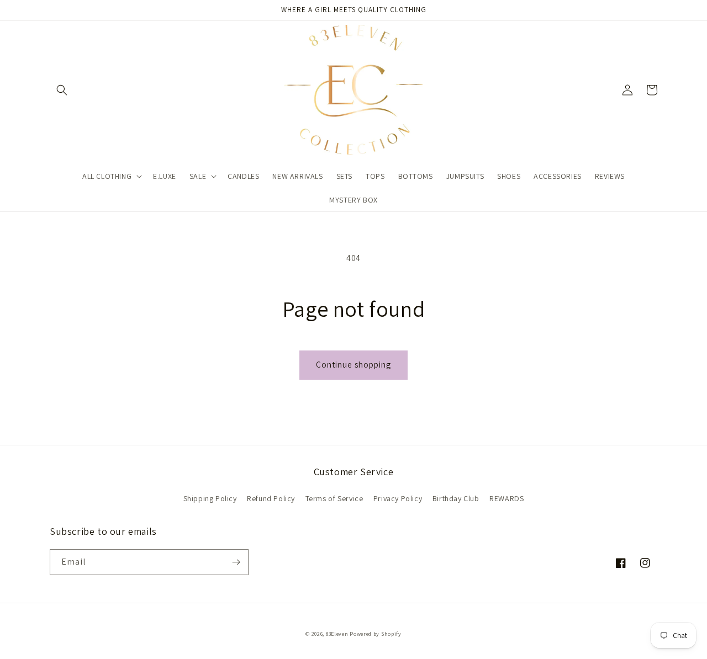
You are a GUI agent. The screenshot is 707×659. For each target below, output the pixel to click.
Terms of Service (334, 498)
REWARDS (506, 498)
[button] (62, 90)
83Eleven (337, 633)
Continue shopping (353, 364)
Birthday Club (455, 498)
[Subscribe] (236, 562)
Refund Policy (271, 498)
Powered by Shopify (376, 633)
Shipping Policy (210, 498)
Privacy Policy (397, 498)
